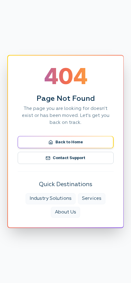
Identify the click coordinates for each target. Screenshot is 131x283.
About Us (65, 212)
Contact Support (69, 157)
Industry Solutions (51, 198)
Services (91, 198)
